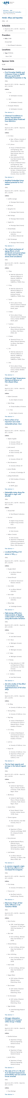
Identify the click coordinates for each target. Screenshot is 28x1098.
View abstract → (9, 112)
